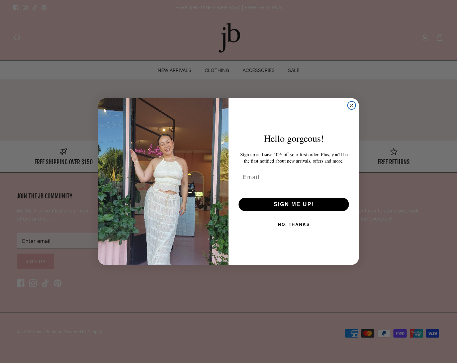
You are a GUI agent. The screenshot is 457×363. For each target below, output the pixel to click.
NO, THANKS (294, 224)
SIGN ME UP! (294, 204)
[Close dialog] (352, 105)
